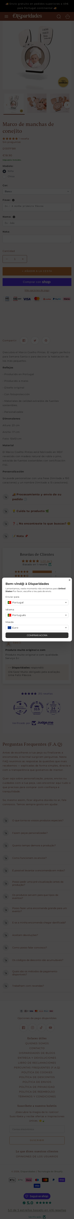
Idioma (10, 609)
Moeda (10, 622)
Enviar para (12, 596)
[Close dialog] (69, 580)
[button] (37, 602)
